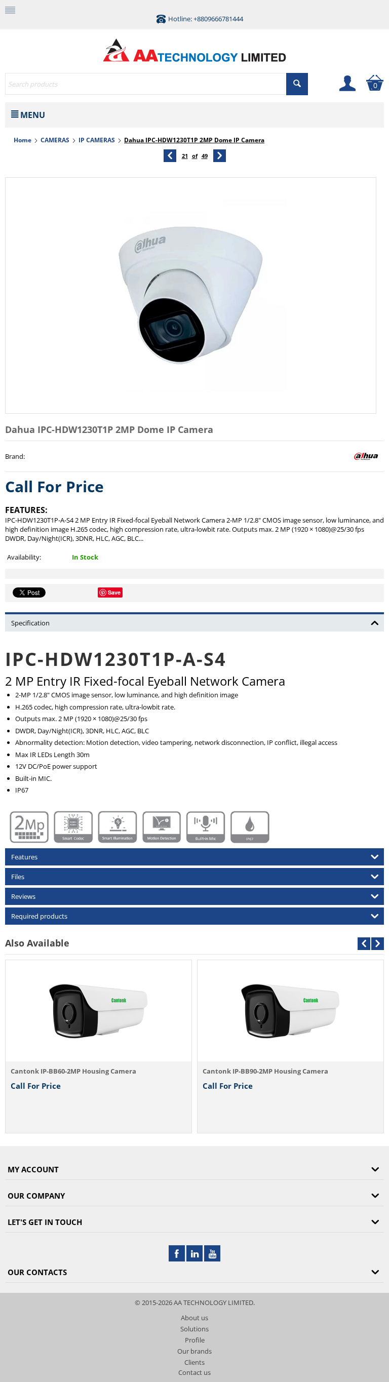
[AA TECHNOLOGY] (194, 47)
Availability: (24, 557)
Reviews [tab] (23, 896)
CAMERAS (55, 140)
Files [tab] (17, 876)
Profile (195, 1340)
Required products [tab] (39, 916)
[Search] (297, 84)
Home (22, 140)
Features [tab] (24, 856)
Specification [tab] (30, 622)
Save (114, 592)
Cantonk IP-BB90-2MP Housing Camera (265, 1071)
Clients (194, 1362)
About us (194, 1317)
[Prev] (170, 155)
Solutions (194, 1328)
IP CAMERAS (97, 140)
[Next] (219, 155)
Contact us (194, 1372)
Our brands (194, 1351)
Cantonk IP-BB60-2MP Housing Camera (73, 1071)
